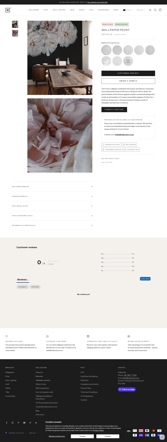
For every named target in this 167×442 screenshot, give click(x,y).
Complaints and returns (89, 384)
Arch (72, 10)
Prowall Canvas (106, 45)
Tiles (91, 10)
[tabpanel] (83, 302)
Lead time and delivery (89, 376)
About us (39, 372)
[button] (117, 254)
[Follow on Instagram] (12, 423)
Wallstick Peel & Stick (128, 56)
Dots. (46, 10)
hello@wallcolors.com (131, 378)
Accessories (103, 10)
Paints (82, 10)
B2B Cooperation (42, 388)
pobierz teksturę (114, 109)
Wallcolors (106, 162)
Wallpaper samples (43, 380)
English (140, 10)
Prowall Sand (117, 45)
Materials (39, 376)
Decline (108, 436)
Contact (84, 400)
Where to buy (41, 384)
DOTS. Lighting (59, 10)
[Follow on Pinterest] (18, 423)
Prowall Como (106, 56)
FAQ (82, 372)
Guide (115, 10)
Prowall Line (150, 45)
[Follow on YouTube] (24, 423)
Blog (37, 411)
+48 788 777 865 (130, 375)
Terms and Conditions (89, 392)
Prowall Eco (139, 45)
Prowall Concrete (128, 45)
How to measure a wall (44, 392)
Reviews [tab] (22, 279)
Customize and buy (128, 73)
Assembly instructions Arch (46, 407)
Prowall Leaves (117, 56)
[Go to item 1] (15, 24)
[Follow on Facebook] (6, 423)
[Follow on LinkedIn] (36, 423)
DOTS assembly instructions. (47, 403)
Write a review (145, 279)
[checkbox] (35, 287)
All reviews (40, 414)
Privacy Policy (98, 430)
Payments (84, 380)
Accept (82, 436)
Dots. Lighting (10, 380)
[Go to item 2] (15, 33)
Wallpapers (34, 10)
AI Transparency (87, 396)
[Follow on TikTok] (30, 423)
